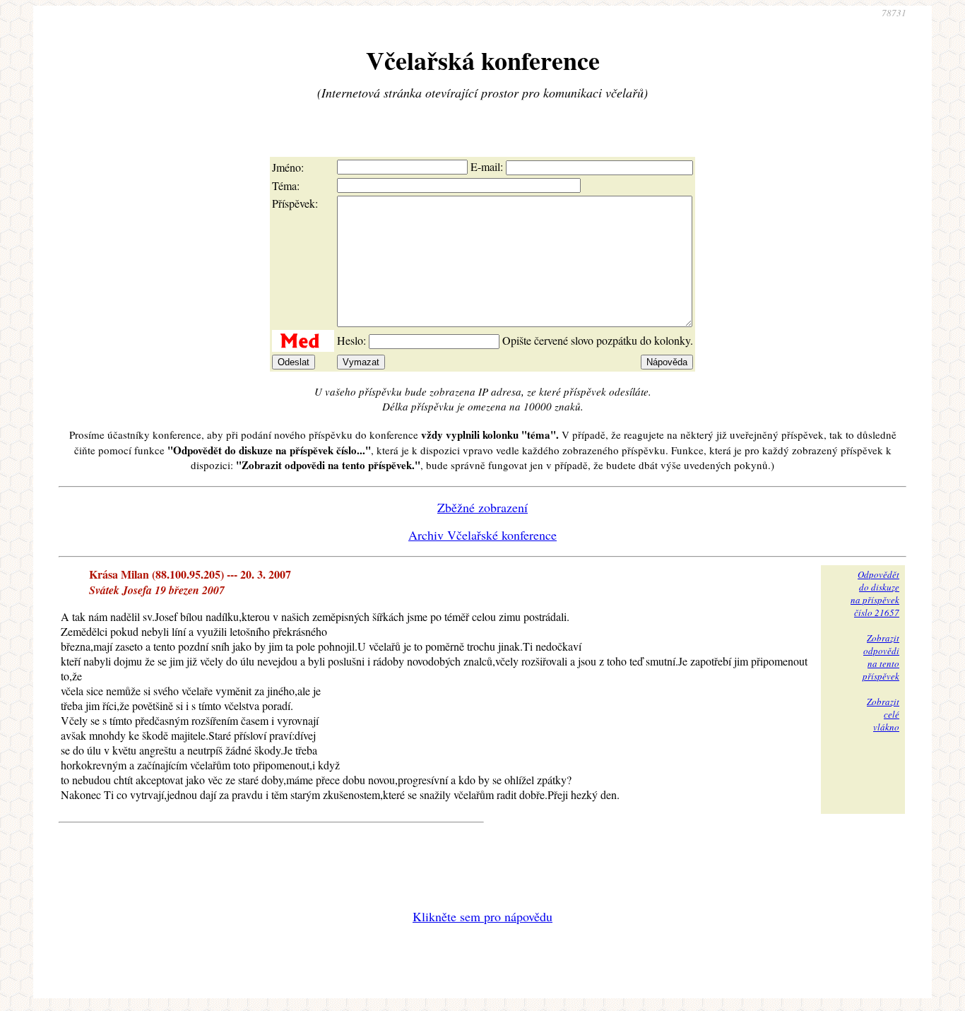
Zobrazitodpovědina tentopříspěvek (881, 657)
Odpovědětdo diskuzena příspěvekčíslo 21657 (875, 593)
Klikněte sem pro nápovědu (482, 916)
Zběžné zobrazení (482, 507)
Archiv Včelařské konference (482, 534)
